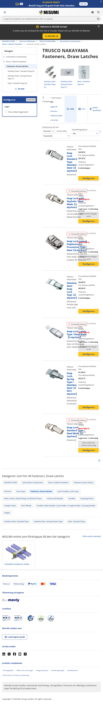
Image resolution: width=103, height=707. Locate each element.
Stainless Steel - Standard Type (16, 521)
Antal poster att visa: (50, 127)
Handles (71, 498)
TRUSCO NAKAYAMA (47, 41)
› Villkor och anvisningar (24, 670)
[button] (83, 4)
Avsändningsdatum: (80, 129)
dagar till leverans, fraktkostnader (56, 111)
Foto (83, 109)
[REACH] (50, 618)
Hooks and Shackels (55, 498)
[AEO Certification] (30, 618)
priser (56, 120)
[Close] (99, 26)
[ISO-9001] (6, 618)
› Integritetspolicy (41, 670)
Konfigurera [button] (89, 178)
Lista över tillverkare (27, 41)
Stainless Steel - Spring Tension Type (48, 521)
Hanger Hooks (10, 505)
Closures (7, 491)
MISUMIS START (8, 41)
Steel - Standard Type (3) (17, 83)
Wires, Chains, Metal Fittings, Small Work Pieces (23, 498)
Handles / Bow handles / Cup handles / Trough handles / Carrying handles (66, 505)
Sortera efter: (62, 131)
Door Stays (20, 491)
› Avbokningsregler (57, 670)
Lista (72, 109)
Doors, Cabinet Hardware (12, 44)
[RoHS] (41, 618)
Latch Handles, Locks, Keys (68, 491)
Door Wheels (26, 505)
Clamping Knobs (86, 498)
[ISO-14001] (18, 618)
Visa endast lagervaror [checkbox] (18, 112)
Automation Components (70, 41)
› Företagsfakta (7, 670)
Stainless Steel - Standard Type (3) (21, 71)
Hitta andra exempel (91, 536)
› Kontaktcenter (72, 670)
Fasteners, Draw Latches (17, 66)
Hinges (7, 512)
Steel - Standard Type (76, 521)
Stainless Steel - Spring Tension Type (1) (20, 77)
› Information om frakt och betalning (15, 675)
